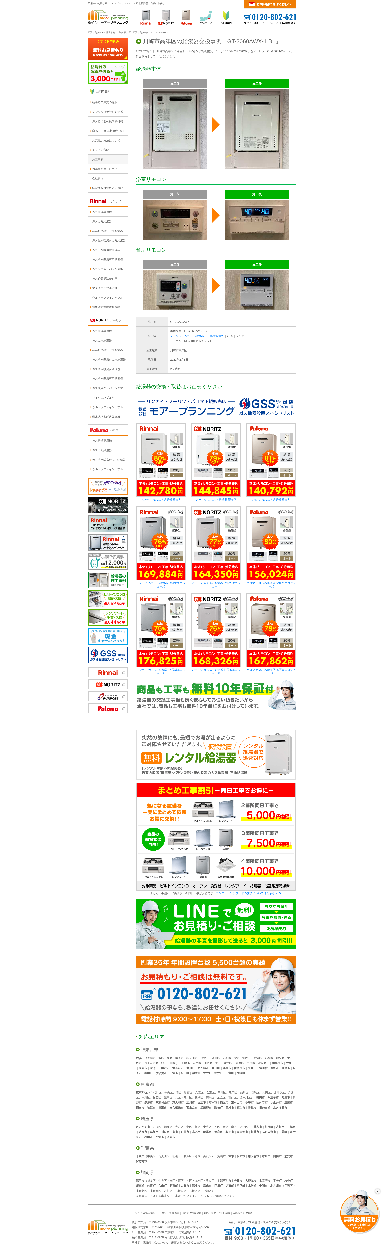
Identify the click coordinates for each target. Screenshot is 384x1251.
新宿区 (188, 1092)
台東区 (210, 1092)
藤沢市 (165, 1068)
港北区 (227, 1058)
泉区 (169, 1058)
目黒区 (255, 1092)
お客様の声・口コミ (104, 169)
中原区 (251, 1063)
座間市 (143, 1068)
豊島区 (168, 1097)
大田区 (266, 1092)
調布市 (140, 1107)
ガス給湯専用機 (102, 212)
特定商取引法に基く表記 (107, 188)
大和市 (290, 1063)
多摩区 (240, 1063)
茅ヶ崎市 (203, 1068)
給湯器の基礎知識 (242, 1213)
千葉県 (147, 1148)
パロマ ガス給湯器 (191, 1213)
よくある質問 (100, 149)
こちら (202, 1195)
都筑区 (269, 1058)
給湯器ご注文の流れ (104, 102)
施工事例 (110, 32)
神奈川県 (149, 1049)
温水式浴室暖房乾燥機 (106, 307)
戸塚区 (258, 1058)
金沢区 (204, 1058)
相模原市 (277, 1063)
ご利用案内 (103, 91)
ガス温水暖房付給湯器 (106, 250)
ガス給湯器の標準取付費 (107, 121)
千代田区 (156, 1092)
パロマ (114, 430)
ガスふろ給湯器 (194, 336)
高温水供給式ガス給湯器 (107, 231)
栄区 (237, 1058)
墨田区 (222, 1092)
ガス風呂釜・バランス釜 (107, 269)
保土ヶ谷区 (151, 1063)
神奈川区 (192, 1058)
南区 (172, 1063)
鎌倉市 (286, 1068)
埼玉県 (147, 1118)
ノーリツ (175, 336)
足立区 (221, 1097)
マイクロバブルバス (104, 288)
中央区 (168, 1092)
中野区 (146, 1097)
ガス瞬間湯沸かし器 (104, 278)
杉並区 (157, 1097)
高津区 (228, 1063)
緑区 (164, 1063)
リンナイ (115, 201)
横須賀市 (161, 1073)
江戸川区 (245, 1097)
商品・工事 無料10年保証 (108, 130)
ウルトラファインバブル (107, 297)
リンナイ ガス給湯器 (143, 1213)
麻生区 (197, 1063)
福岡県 (147, 1172)
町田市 (260, 1097)
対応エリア (152, 1037)
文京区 (199, 1092)
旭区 (161, 1058)
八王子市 (273, 1097)
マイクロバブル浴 (103, 397)
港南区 (216, 1058)
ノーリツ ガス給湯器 (168, 1213)
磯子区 (179, 1058)
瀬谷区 (246, 1058)
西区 (139, 1063)
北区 (178, 1097)
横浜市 (140, 1058)
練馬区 (210, 1097)
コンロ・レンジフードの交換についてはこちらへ (247, 893)
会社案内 (97, 178)
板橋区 (199, 1097)
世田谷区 (279, 1092)
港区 (178, 1092)
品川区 (244, 1092)
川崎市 (186, 1063)
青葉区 (151, 1058)
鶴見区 (280, 1058)
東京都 (147, 1084)
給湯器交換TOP (96, 32)
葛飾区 (232, 1097)
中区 (290, 1058)
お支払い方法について (106, 140)
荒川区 (188, 1097)
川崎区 (208, 1063)
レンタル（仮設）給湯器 (107, 111)
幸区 (218, 1063)
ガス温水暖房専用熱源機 (107, 259)
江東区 (233, 1092)
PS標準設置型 (215, 336)
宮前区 (262, 1063)
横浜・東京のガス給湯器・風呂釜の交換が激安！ (260, 1222)
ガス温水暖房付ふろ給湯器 (109, 240)
